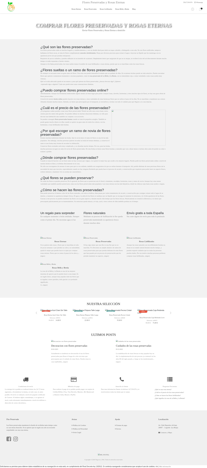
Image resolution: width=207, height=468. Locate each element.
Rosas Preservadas (90, 9)
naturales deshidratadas (88, 53)
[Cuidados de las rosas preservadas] (136, 341)
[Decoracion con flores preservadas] (71, 341)
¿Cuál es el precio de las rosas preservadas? (169, 392)
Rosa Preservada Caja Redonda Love (152, 317)
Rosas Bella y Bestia (122, 9)
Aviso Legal (77, 432)
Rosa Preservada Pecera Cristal (119, 315)
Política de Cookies (79, 425)
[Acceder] (192, 9)
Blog (134, 9)
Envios (118, 429)
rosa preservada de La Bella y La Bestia (103, 76)
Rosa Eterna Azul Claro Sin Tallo (55, 315)
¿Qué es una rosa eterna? (163, 389)
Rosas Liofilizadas (106, 9)
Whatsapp (199, 2)
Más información (165, 466)
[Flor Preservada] (11, 6)
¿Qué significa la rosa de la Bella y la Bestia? (170, 398)
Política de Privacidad (80, 429)
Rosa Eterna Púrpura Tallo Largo (87, 315)
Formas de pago (121, 425)
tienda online (58, 99)
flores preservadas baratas (63, 119)
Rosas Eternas (76, 9)
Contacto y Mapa (166, 432)
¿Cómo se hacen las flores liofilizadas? (168, 395)
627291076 (188, 2)
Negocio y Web (100, 459)
